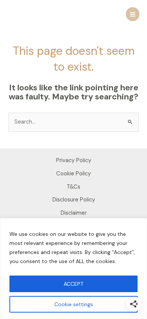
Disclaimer (74, 213)
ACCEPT (73, 283)
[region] (73, 268)
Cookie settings (73, 304)
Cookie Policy (73, 173)
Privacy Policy (73, 160)
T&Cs (73, 186)
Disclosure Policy (73, 199)
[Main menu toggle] (132, 14)
